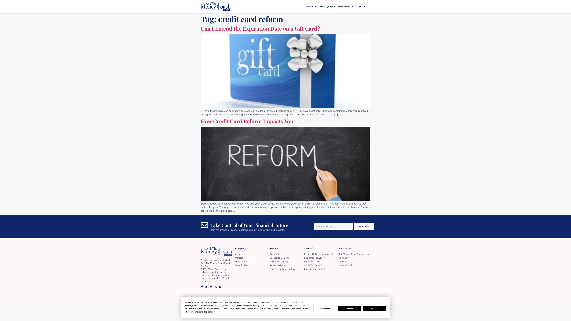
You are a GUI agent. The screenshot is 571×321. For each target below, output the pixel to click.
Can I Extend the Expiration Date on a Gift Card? (260, 28)
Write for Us (344, 6)
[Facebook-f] (202, 286)
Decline (349, 309)
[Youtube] (211, 286)
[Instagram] (216, 286)
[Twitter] (206, 286)
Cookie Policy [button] (272, 309)
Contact (361, 6)
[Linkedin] (220, 286)
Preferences (324, 309)
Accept (374, 309)
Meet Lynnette (327, 6)
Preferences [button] (209, 312)
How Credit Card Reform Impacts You (247, 121)
